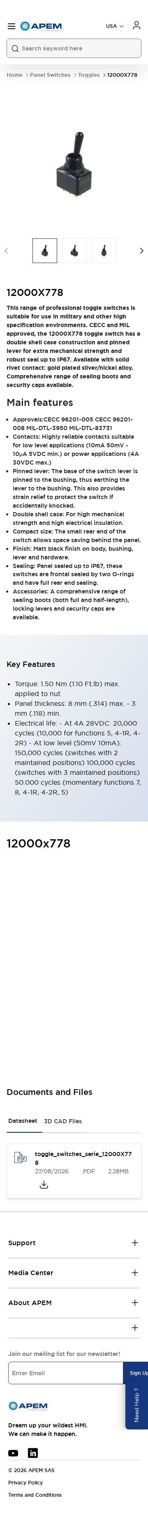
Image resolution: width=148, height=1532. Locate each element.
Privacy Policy (25, 1482)
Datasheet (22, 1120)
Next (142, 250)
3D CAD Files (63, 1121)
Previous (6, 250)
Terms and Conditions (35, 1495)
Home (15, 75)
